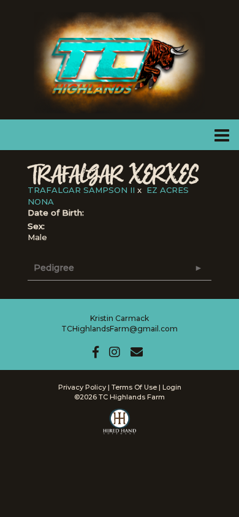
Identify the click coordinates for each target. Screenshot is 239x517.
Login (171, 387)
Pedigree (54, 267)
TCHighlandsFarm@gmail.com (119, 328)
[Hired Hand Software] (120, 427)
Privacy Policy (82, 387)
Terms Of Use (134, 387)
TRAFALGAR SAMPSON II (81, 190)
